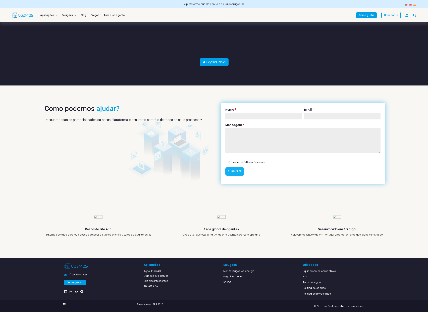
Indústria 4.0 (151, 285)
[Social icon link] (65, 291)
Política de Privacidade (254, 162)
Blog (83, 15)
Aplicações (47, 15)
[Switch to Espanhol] (414, 5)
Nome (230, 110)
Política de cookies (314, 288)
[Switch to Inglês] (410, 5)
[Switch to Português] (406, 5)
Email (309, 110)
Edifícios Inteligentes (156, 281)
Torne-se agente (114, 15)
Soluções (67, 15)
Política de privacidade (317, 293)
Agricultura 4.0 (152, 271)
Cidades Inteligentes (156, 276)
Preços (95, 15)
